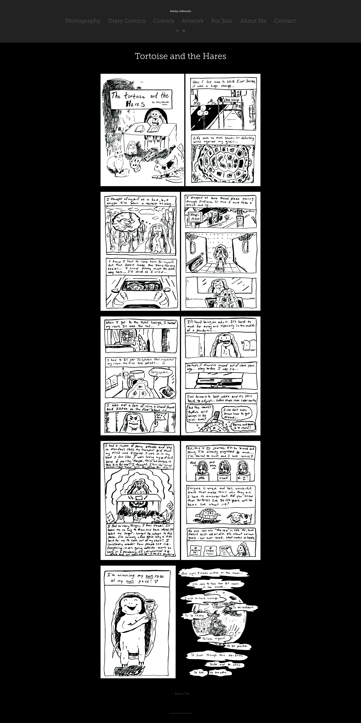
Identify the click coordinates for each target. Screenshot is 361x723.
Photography (83, 21)
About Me (253, 21)
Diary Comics (126, 21)
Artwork (193, 21)
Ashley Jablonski (180, 11)
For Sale (222, 21)
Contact (285, 21)
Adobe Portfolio (185, 713)
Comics (163, 21)
